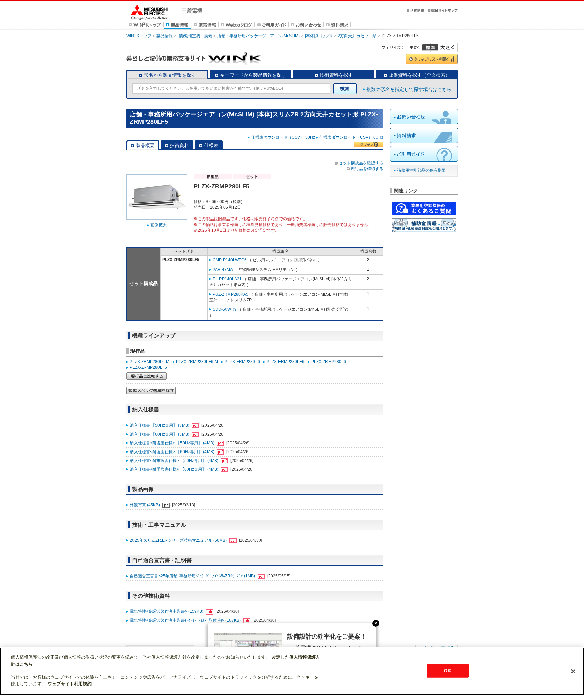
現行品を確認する (367, 168)
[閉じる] (573, 671)
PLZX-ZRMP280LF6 (148, 367)
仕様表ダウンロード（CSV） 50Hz (283, 137)
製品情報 (164, 35)
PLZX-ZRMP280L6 (328, 361)
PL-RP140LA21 (227, 279)
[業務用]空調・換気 (195, 35)
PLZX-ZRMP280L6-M (149, 361)
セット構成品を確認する (361, 163)
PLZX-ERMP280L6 (242, 361)
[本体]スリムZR (319, 35)
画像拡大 (158, 225)
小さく (418, 47)
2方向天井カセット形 (357, 35)
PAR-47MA (223, 269)
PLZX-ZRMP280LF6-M (197, 361)
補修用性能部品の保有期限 (421, 170)
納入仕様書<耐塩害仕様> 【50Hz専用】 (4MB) (172, 443)
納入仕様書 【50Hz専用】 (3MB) (160, 425)
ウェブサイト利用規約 (70, 683)
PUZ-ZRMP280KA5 (230, 294)
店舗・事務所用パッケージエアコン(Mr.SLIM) (258, 35)
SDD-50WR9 (225, 309)
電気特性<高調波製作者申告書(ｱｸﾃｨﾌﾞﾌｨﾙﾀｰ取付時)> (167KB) (186, 620)
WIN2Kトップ (138, 35)
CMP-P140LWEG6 (230, 260)
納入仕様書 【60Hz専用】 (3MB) (160, 434)
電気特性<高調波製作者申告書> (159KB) (167, 611)
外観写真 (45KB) (145, 505)
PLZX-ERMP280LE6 (286, 361)
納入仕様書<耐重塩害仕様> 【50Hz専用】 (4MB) (174, 460)
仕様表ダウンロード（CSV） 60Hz (351, 137)
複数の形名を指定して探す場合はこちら (409, 89)
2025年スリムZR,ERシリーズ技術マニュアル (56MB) (179, 540)
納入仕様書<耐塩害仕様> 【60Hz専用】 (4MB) (172, 451)
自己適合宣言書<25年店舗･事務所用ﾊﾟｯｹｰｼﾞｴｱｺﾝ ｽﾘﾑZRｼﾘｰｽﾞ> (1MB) (193, 576)
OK (447, 670)
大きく (444, 47)
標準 (430, 47)
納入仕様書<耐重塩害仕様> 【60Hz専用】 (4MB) (174, 469)
